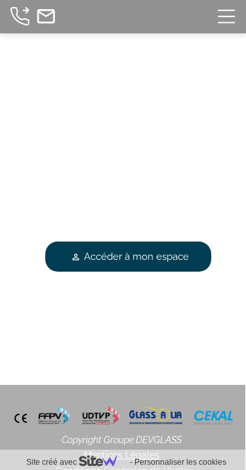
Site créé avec (52, 462)
